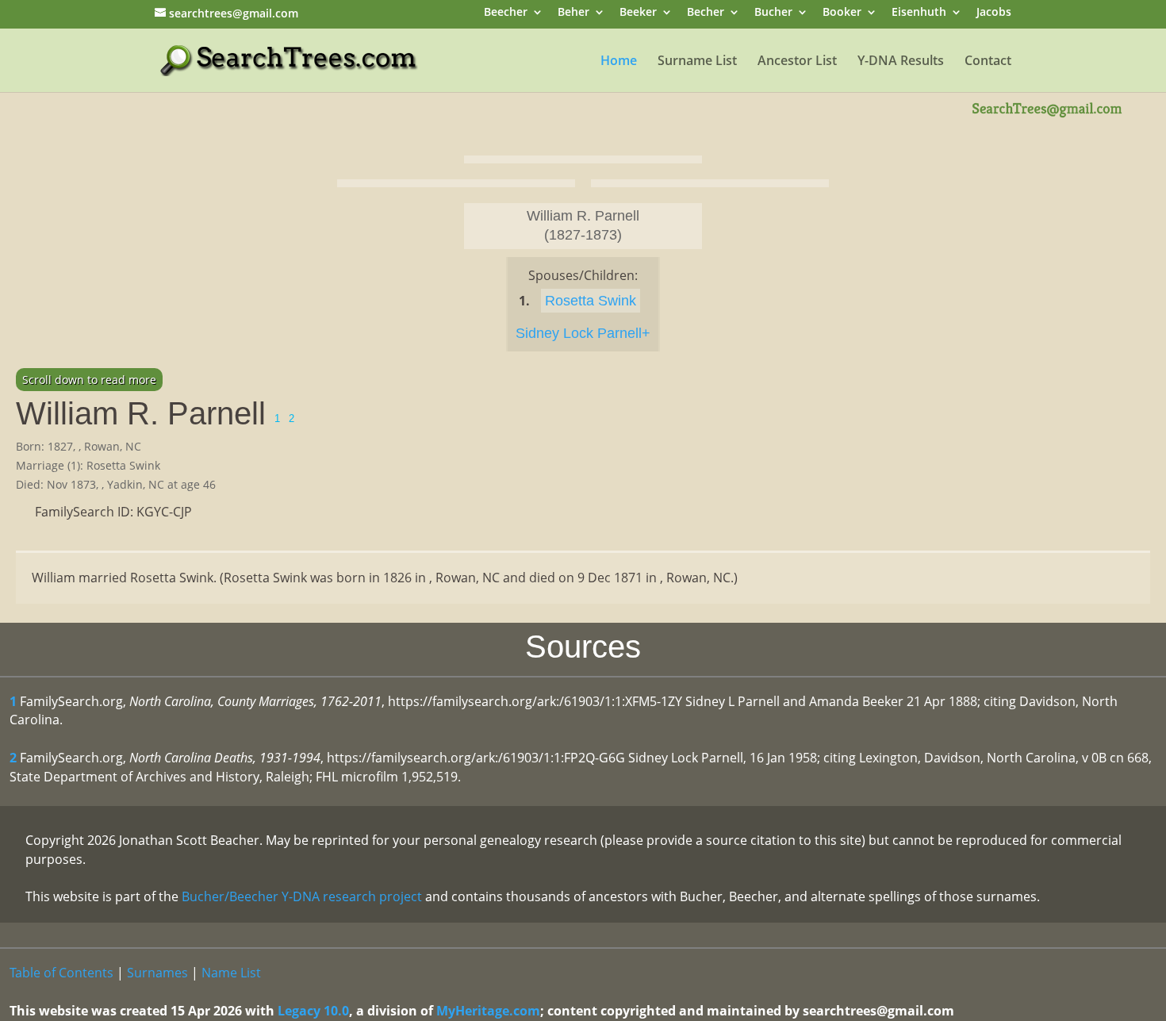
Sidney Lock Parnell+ (583, 333)
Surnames (157, 972)
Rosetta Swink (590, 301)
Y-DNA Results (900, 62)
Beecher (505, 13)
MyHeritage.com (488, 1010)
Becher (705, 13)
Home (618, 62)
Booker (842, 13)
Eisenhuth (919, 13)
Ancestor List (797, 62)
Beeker (638, 13)
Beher (573, 13)
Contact (988, 62)
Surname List (697, 62)
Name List (231, 972)
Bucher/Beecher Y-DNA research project (302, 896)
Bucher (773, 13)
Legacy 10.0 (313, 1010)
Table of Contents (61, 972)
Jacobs (993, 13)
